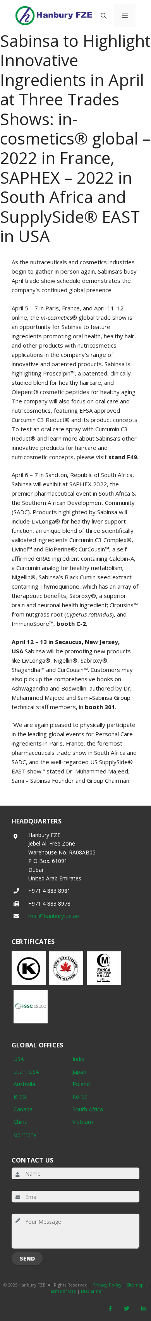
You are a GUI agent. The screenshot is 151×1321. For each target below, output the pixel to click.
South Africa (87, 1109)
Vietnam (82, 1121)
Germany (25, 1134)
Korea (80, 1096)
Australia (24, 1084)
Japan (79, 1071)
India (78, 1059)
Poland (81, 1084)
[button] (103, 15)
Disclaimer (92, 1291)
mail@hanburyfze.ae (53, 916)
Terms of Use (62, 1291)
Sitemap (135, 1285)
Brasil (20, 1096)
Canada (23, 1109)
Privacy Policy (107, 1285)
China (20, 1121)
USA (19, 1059)
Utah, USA (26, 1071)
